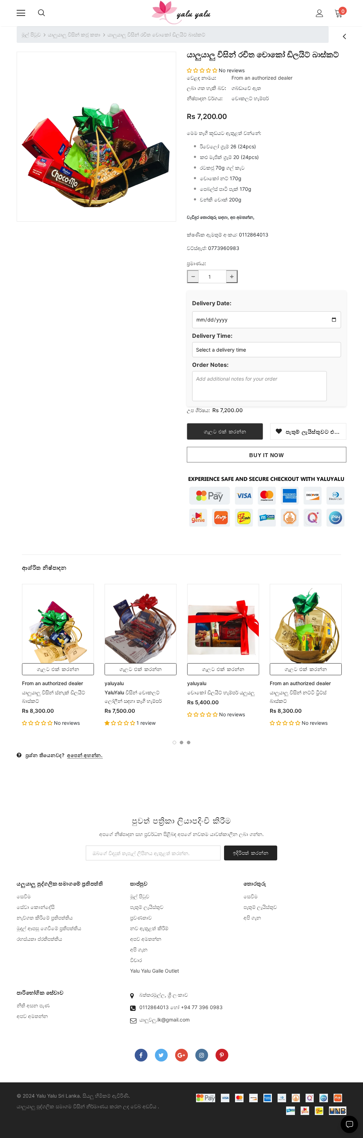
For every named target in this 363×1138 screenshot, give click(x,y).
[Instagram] (201, 1055)
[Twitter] (161, 1055)
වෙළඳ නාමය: (201, 78)
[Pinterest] (222, 1055)
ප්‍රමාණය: (196, 263)
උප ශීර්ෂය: (198, 410)
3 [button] (188, 742)
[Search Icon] (41, 13)
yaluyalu (114, 683)
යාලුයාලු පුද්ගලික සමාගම (44, 1106)
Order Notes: (210, 364)
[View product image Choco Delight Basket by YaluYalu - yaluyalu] (96, 131)
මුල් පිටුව (31, 35)
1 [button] (174, 742)
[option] (96, 131)
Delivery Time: (212, 335)
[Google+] (181, 1055)
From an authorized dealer (261, 78)
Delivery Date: (211, 303)
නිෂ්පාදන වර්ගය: (205, 98)
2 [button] (181, 742)
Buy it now (266, 455)
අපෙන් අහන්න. (84, 755)
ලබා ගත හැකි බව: (206, 88)
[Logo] (181, 12)
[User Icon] (319, 13)
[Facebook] (141, 1055)
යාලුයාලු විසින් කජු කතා (74, 35)
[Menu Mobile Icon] (21, 13)
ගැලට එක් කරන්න (58, 669)
